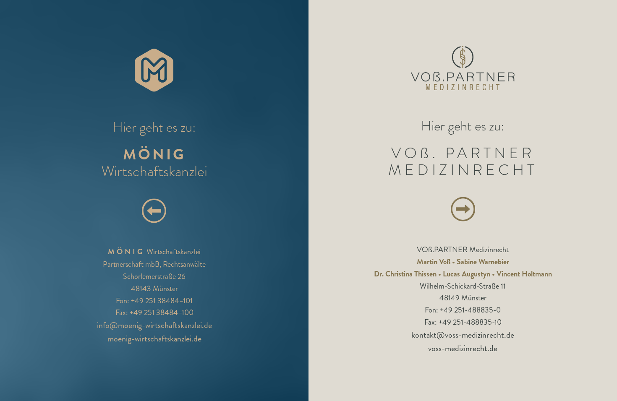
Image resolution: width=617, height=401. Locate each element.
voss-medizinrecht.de (462, 348)
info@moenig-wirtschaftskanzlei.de (154, 326)
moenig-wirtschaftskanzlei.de (154, 339)
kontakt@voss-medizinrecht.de (462, 334)
